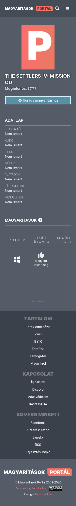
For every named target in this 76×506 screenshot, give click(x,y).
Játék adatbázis (38, 327)
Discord (38, 389)
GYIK (38, 341)
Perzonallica (43, 494)
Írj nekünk (38, 382)
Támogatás (38, 356)
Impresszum (38, 404)
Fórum (38, 334)
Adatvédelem (38, 397)
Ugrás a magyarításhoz (40, 100)
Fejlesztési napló (38, 452)
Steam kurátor (38, 430)
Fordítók (38, 349)
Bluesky (38, 437)
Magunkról (38, 363)
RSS (38, 445)
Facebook (38, 423)
